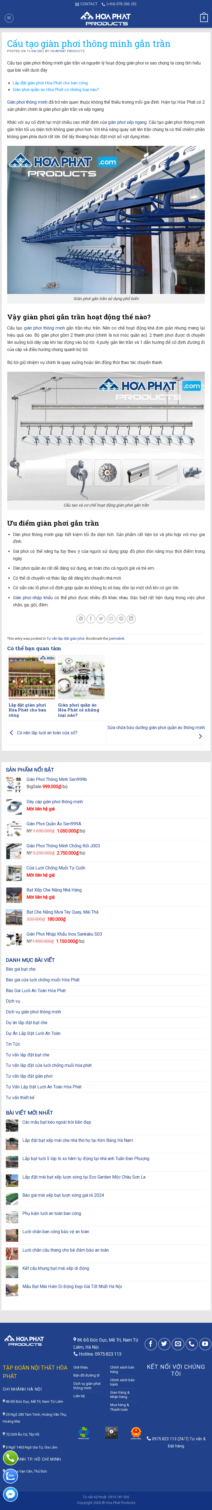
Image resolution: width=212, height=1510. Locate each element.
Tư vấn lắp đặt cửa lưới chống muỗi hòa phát (49, 1065)
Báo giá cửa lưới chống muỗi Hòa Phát (43, 979)
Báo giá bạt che (21, 969)
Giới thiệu (80, 1367)
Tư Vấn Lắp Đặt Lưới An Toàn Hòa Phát (43, 1086)
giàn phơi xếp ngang (127, 122)
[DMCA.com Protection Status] (111, 1432)
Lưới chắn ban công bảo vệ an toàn (55, 1231)
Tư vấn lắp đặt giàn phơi (65, 638)
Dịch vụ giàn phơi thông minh (33, 1011)
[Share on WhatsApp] (80, 618)
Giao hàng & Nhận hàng (120, 1394)
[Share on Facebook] (91, 618)
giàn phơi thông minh (44, 328)
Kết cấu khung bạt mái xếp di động (55, 1268)
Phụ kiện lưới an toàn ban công (51, 1213)
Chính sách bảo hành (122, 1382)
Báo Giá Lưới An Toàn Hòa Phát (36, 990)
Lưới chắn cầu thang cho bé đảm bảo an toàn (65, 1250)
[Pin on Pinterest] (121, 618)
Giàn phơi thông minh (27, 102)
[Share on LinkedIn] (131, 618)
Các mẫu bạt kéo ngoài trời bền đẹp (56, 1122)
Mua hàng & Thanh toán (119, 1407)
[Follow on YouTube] (205, 1344)
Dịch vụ (13, 1001)
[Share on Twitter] (100, 618)
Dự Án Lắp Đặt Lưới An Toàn (33, 1033)
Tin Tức (13, 1044)
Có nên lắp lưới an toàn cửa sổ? (47, 732)
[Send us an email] (178, 1344)
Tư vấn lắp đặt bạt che (27, 1054)
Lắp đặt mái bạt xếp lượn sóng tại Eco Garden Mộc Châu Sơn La (83, 1177)
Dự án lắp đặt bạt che (26, 1022)
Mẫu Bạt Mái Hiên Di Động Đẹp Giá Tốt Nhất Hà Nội (72, 1286)
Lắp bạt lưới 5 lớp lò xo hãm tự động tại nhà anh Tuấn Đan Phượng (85, 1158)
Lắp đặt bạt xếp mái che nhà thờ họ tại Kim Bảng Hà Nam (77, 1140)
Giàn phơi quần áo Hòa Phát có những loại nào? (56, 89)
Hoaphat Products (68, 51)
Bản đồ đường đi (86, 1375)
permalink (116, 638)
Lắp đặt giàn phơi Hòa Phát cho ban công (50, 83)
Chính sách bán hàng (122, 1369)
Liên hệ (79, 1396)
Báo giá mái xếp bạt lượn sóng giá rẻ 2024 (63, 1195)
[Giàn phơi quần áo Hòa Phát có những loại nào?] (81, 677)
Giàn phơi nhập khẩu (33, 597)
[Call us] (192, 1344)
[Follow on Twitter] (164, 1344)
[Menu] (9, 18)
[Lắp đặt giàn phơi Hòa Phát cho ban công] (32, 677)
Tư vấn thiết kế (20, 1097)
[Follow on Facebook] (151, 1344)
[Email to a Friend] (111, 618)
